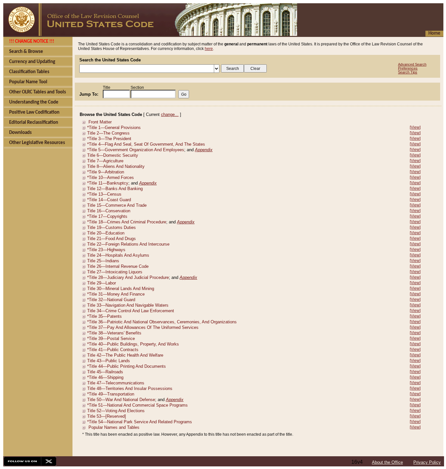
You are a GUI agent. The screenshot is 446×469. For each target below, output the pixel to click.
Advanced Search (412, 64)
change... (170, 114)
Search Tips (407, 72)
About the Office (387, 462)
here (209, 48)
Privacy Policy (427, 462)
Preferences (408, 68)
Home (434, 33)
